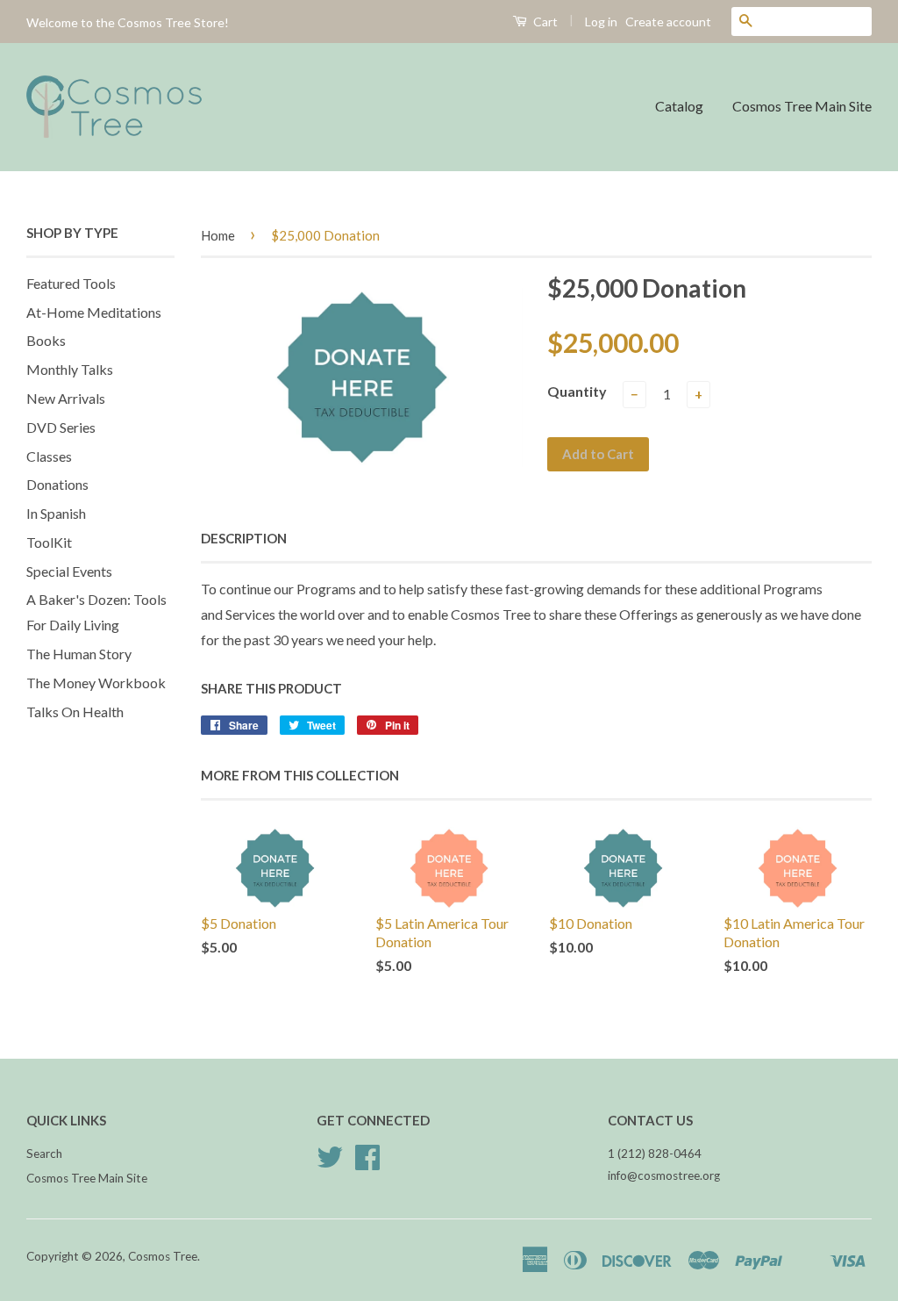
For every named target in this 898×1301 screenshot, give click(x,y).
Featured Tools (71, 283)
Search (44, 1153)
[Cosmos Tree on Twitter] (330, 1163)
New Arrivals (65, 398)
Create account (668, 21)
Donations (57, 484)
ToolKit (49, 542)
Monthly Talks (69, 369)
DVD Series (61, 427)
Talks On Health (75, 711)
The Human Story (79, 653)
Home (218, 235)
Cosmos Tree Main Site (802, 105)
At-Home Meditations (93, 312)
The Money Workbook (96, 682)
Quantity (577, 391)
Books (46, 340)
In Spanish (56, 513)
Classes (49, 456)
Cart (544, 21)
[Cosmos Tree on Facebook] (367, 1163)
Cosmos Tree (162, 1256)
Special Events (69, 571)
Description (244, 538)
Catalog (679, 105)
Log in (601, 21)
